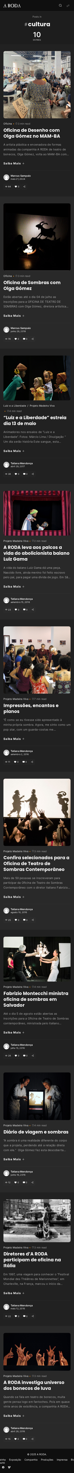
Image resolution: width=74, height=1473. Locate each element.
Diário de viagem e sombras (35, 1132)
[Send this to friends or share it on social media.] (24, 186)
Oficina (7, 123)
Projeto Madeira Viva (42, 405)
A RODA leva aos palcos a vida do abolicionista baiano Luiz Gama (36, 553)
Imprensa (62, 1459)
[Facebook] (3, 1467)
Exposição (15, 1459)
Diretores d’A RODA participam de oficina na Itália (32, 1260)
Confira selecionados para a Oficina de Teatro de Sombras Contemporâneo (36, 864)
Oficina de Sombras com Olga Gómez (32, 285)
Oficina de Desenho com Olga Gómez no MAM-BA (31, 133)
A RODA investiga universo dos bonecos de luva (33, 1385)
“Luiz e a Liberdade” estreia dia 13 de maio (34, 421)
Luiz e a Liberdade (14, 405)
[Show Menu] (68, 5)
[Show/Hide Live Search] (60, 5)
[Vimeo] (9, 1467)
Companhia (31, 1459)
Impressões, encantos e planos (31, 708)
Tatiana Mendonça (22, 463)
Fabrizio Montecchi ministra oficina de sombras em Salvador (35, 999)
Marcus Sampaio (21, 175)
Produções (47, 1459)
